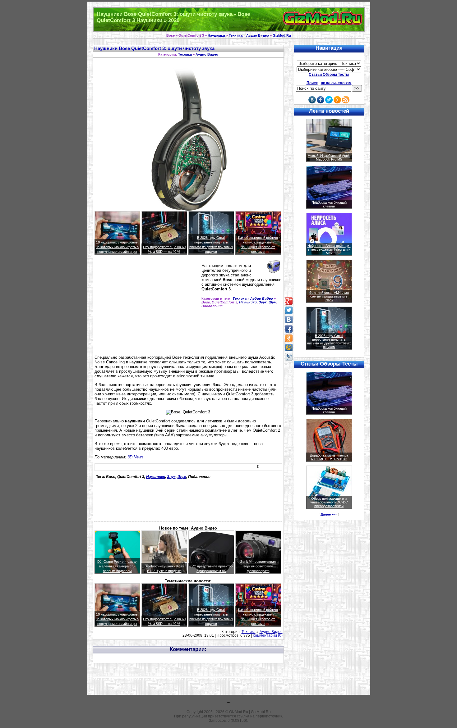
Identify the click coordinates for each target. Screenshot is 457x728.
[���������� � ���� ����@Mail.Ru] (289, 347)
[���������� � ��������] (289, 319)
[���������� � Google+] (289, 301)
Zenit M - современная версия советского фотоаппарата (258, 566)
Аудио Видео (257, 35)
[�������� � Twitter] (289, 310)
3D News (135, 457)
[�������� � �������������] (289, 338)
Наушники (216, 35)
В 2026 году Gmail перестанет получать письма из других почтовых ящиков (329, 341)
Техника (235, 35)
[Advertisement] (147, 307)
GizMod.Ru (282, 35)
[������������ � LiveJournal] (289, 357)
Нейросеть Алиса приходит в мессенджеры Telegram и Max (329, 249)
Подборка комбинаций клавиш (329, 204)
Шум (272, 302)
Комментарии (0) (268, 635)
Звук (263, 302)
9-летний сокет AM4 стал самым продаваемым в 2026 (329, 296)
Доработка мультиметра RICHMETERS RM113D (329, 457)
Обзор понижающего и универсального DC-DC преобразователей (329, 502)
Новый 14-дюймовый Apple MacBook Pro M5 (329, 157)
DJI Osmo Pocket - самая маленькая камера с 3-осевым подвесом (117, 566)
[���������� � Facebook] (289, 329)
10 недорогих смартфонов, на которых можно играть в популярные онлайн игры (117, 246)
